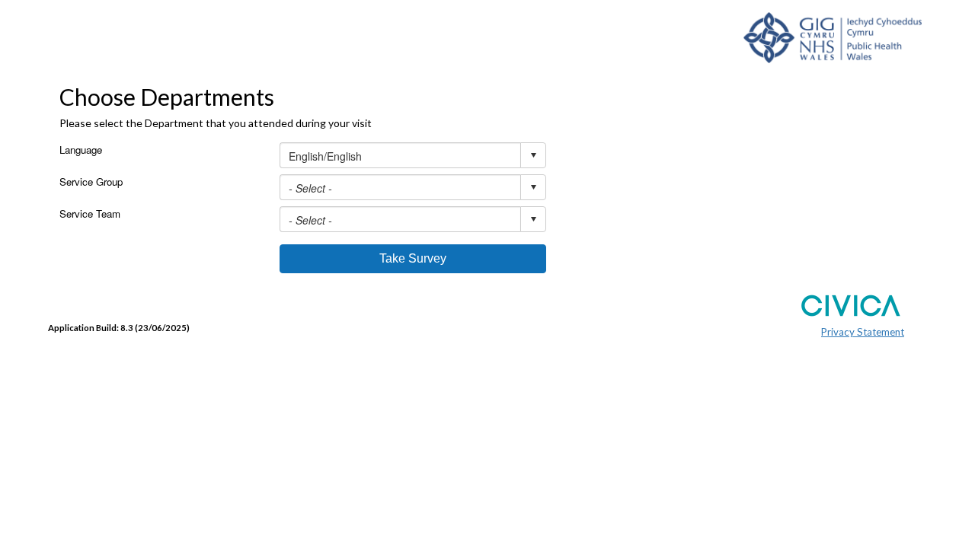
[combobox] (413, 155)
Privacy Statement (862, 332)
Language (80, 149)
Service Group (91, 181)
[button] (413, 258)
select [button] (533, 155)
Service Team (89, 213)
